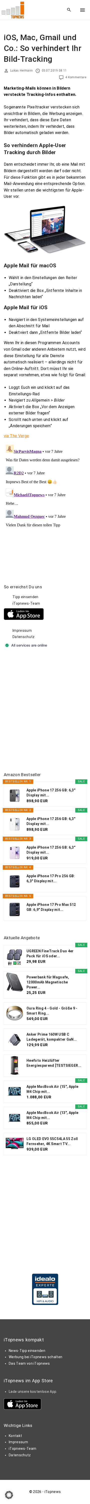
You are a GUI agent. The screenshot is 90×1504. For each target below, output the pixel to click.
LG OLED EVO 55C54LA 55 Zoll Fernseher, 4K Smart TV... (52, 1141)
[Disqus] (45, 505)
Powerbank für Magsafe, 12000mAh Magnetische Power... (47, 982)
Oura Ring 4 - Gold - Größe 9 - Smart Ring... (52, 1010)
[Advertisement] (45, 710)
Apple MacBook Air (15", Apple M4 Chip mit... (52, 1089)
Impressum (22, 631)
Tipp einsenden (25, 597)
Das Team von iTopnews (29, 1363)
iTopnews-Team (26, 603)
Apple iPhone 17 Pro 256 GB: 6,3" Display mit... (50, 878)
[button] (9, 1495)
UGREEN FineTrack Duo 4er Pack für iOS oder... (50, 953)
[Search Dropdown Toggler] (69, 10)
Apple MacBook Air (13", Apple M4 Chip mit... (52, 1115)
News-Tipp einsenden (27, 1351)
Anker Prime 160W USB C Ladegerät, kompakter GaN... (51, 1036)
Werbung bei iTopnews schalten (35, 1357)
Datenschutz (23, 637)
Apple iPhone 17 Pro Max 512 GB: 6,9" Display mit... (51, 907)
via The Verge (16, 435)
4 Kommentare (75, 77)
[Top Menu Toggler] (82, 10)
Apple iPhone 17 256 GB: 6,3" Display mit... (50, 792)
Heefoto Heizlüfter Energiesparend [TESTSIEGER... (53, 1063)
